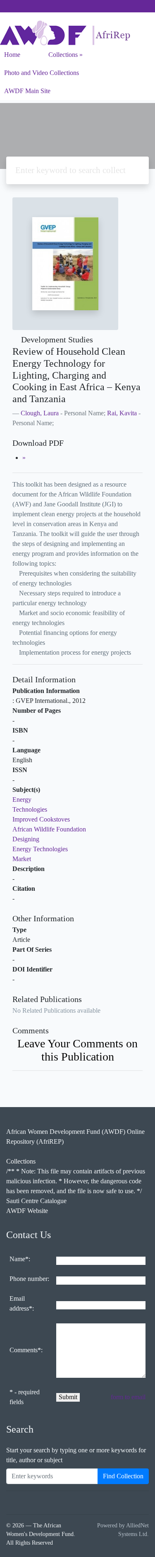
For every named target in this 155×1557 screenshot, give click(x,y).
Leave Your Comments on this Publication (77, 1050)
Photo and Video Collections (41, 72)
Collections (63, 54)
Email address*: (22, 1303)
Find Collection (123, 1476)
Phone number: (29, 1278)
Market (21, 858)
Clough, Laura (40, 413)
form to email (128, 1396)
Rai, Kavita (122, 413)
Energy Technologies (40, 848)
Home (12, 54)
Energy (21, 799)
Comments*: (26, 1349)
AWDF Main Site (27, 90)
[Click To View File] (24, 457)
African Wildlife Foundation (49, 829)
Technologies (29, 809)
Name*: (20, 1258)
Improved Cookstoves (41, 819)
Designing (25, 839)
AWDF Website (27, 1210)
